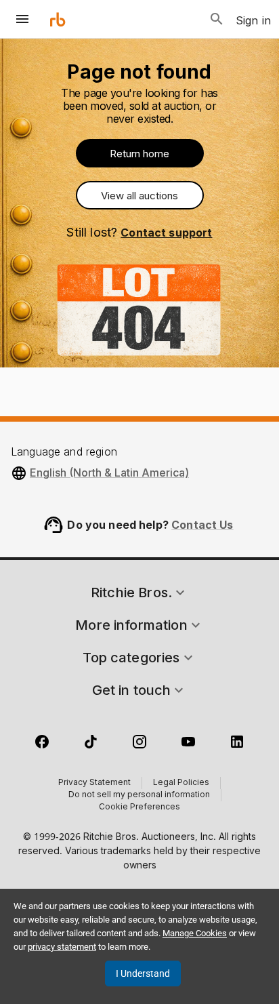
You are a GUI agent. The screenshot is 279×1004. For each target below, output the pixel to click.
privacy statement (62, 947)
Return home (139, 153)
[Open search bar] (217, 19)
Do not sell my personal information (139, 795)
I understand (143, 973)
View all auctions (139, 195)
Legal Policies (181, 783)
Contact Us (202, 524)
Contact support (166, 232)
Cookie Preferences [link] (139, 807)
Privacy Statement (94, 783)
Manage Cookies (195, 933)
